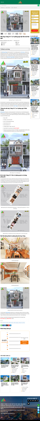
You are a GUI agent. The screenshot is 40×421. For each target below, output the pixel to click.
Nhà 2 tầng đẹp (14, 7)
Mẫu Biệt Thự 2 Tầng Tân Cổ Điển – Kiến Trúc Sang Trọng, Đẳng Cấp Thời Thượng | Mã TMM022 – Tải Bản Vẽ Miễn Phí (34, 109)
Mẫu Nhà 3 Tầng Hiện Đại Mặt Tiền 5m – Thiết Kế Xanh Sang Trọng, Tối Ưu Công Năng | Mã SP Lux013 (34, 47)
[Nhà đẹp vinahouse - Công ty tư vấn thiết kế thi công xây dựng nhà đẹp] (20, 2)
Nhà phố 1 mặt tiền (22, 322)
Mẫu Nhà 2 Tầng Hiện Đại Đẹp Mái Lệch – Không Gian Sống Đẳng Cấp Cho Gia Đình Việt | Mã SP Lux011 (35, 88)
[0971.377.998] (38, 405)
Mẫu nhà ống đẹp (5, 322)
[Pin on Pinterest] (9, 325)
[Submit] (38, 5)
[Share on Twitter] (5, 325)
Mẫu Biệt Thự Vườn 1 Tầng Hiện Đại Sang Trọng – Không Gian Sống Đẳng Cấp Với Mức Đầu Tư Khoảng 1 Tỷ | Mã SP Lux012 (34, 68)
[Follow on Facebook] (29, 401)
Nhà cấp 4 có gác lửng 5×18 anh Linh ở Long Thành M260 (15, 366)
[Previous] (2, 21)
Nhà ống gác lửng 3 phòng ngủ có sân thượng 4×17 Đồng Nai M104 (4, 384)
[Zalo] (38, 407)
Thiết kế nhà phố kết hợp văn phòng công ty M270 (25, 366)
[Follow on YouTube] (29, 404)
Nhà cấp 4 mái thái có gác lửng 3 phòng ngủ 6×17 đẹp (14, 384)
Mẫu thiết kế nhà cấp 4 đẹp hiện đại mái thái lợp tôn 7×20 (5, 366)
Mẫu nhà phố (11, 322)
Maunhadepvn (23, 52)
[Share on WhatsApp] (1, 325)
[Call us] (37, 401)
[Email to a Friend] (7, 325)
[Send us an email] (35, 401)
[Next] (28, 21)
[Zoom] (2, 31)
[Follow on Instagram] (31, 401)
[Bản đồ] (38, 412)
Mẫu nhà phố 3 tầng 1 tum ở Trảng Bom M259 (24, 384)
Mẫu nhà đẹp (8, 7)
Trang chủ (3, 7)
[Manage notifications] (2, 417)
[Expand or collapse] (28, 49)
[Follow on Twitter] (33, 401)
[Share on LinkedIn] (10, 325)
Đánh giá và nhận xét (24, 342)
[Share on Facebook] (3, 325)
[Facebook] (38, 410)
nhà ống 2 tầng (4, 52)
